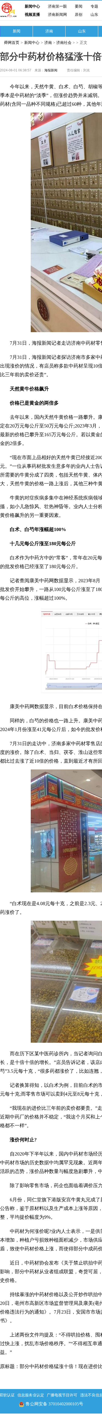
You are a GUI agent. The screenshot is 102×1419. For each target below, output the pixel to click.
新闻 (16, 31)
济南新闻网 (57, 15)
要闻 (78, 6)
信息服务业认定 (30, 1395)
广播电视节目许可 (62, 1395)
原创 (78, 15)
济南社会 (64, 43)
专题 (94, 6)
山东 (94, 15)
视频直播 (32, 15)
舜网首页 (11, 43)
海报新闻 (50, 70)
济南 (49, 31)
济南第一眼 (57, 6)
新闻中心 (32, 6)
